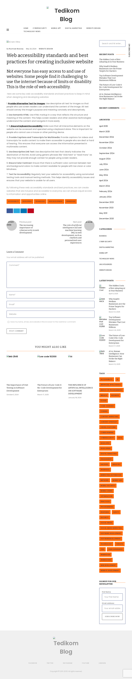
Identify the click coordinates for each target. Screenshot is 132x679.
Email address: (108, 603)
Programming (107, 507)
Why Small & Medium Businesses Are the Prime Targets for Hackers (110, 68)
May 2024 (103, 175)
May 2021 (103, 213)
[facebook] (10, 210)
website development (110, 570)
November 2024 (106, 142)
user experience (115, 549)
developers (27, 201)
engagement (106, 459)
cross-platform (108, 427)
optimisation (106, 496)
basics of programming (111, 390)
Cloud (103, 401)
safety (116, 512)
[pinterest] (30, 210)
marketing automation (111, 475)
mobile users (106, 491)
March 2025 (104, 131)
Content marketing (109, 417)
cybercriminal (107, 432)
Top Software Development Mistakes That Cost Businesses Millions (111, 78)
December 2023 (106, 202)
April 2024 (103, 180)
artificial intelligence (111, 385)
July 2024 (103, 164)
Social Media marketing (111, 528)
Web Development (56, 201)
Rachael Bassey (16, 49)
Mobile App (56, 28)
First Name (106, 592)
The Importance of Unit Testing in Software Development (17, 388)
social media (106, 523)
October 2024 (105, 148)
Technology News (32, 31)
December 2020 (106, 218)
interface (105, 470)
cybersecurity (107, 438)
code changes (107, 406)
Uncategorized (105, 264)
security (105, 517)
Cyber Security (105, 241)
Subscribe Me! (129, 50)
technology (40, 201)
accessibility (13, 201)
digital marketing (109, 454)
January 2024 (105, 197)
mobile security (108, 486)
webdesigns (106, 560)
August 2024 (105, 158)
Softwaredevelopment (111, 539)
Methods (105, 480)
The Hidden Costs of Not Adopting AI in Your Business (111, 60)
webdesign (70, 201)
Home (26, 28)
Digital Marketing (73, 28)
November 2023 (106, 207)
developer (105, 443)
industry (116, 464)
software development (111, 533)
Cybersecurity (40, 28)
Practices (105, 501)
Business (103, 236)
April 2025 (103, 126)
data (120, 438)
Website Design (93, 28)
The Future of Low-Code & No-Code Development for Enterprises (49, 388)
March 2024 (104, 186)
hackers (104, 464)
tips (102, 549)
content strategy (109, 422)
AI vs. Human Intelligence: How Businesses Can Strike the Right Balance (110, 96)
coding (104, 411)
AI (117, 379)
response (105, 512)
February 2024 (105, 191)
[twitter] (17, 210)
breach (104, 395)
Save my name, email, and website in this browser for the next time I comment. (43, 322)
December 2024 (106, 137)
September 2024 (106, 153)
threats (119, 544)
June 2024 (104, 169)
